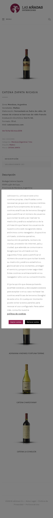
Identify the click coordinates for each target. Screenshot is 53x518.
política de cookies (16, 314)
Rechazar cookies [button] (33, 322)
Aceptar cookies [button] (15, 322)
